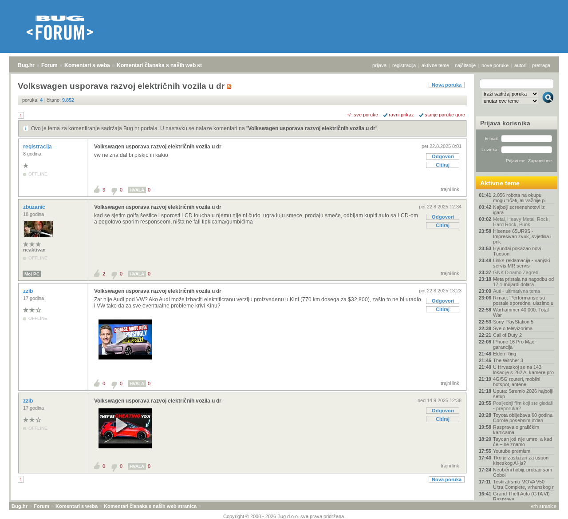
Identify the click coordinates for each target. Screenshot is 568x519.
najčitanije (465, 65)
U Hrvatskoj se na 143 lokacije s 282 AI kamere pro (523, 369)
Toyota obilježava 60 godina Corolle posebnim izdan (522, 417)
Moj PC (31, 273)
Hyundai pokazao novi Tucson (517, 251)
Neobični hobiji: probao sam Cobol (522, 472)
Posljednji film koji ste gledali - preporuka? (522, 405)
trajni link (450, 189)
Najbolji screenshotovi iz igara (519, 209)
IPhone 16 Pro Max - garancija (515, 344)
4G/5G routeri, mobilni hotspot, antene (516, 381)
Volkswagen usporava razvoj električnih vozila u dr (311, 128)
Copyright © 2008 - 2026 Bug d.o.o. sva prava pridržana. (284, 516)
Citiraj (443, 165)
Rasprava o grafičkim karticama (516, 429)
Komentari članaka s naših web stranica (167, 65)
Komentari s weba (87, 65)
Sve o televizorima (512, 328)
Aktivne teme (500, 183)
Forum (49, 65)
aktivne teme (435, 65)
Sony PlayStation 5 (513, 321)
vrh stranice (543, 506)
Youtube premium (511, 451)
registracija (404, 65)
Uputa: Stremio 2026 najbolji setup (522, 393)
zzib (28, 291)
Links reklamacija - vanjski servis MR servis (521, 263)
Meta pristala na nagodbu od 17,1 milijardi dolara (523, 281)
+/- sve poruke (362, 114)
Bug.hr (26, 65)
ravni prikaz (401, 114)
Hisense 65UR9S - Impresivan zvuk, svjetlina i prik (522, 236)
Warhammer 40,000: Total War (520, 312)
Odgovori (443, 156)
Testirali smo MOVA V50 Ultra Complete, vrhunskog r (523, 484)
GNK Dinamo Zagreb (515, 272)
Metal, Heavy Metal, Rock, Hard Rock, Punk (521, 221)
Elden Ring (504, 353)
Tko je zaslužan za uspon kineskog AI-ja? (520, 460)
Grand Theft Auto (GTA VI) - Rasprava (523, 496)
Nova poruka (447, 85)
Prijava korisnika (505, 123)
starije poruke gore (445, 114)
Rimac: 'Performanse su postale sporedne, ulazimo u (523, 300)
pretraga (541, 65)
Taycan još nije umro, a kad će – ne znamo (522, 441)
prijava (379, 65)
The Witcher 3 (508, 360)
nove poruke (495, 65)
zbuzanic (35, 207)
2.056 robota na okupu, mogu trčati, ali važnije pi (519, 197)
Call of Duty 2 (507, 335)
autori (520, 65)
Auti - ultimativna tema (516, 291)
